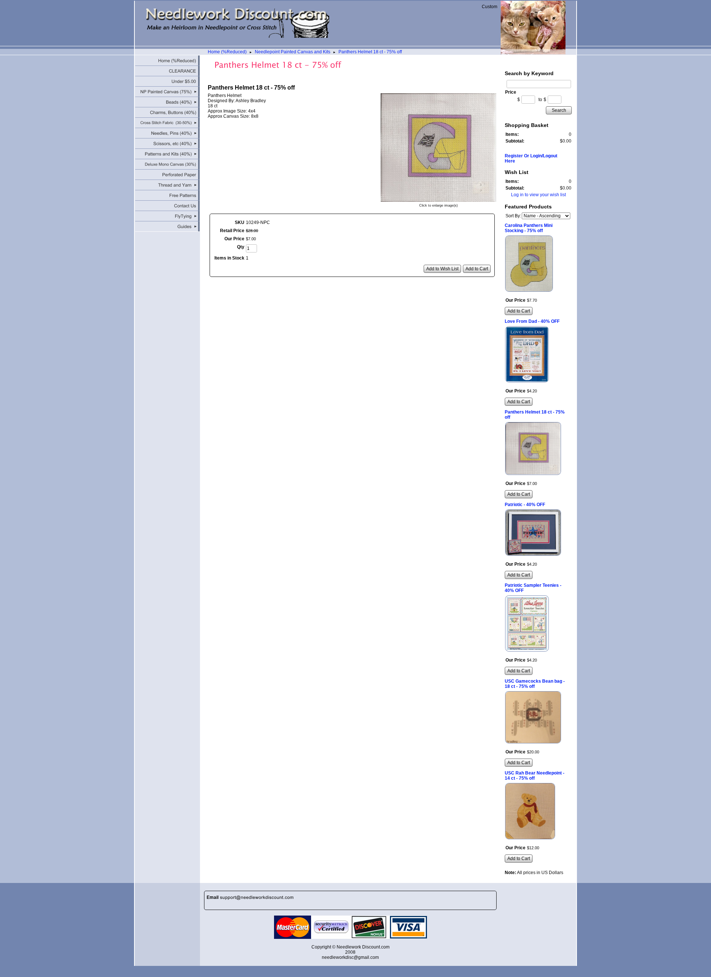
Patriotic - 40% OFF (525, 504)
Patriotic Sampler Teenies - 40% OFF (533, 588)
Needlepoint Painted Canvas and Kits (292, 51)
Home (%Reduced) (227, 51)
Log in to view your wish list (538, 194)
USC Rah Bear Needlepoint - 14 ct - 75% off (534, 775)
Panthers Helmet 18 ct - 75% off (370, 51)
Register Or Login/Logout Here (531, 158)
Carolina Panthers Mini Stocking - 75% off (529, 228)
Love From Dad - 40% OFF (532, 321)
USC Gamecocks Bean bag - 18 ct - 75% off (535, 684)
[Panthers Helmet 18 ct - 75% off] (438, 199)
